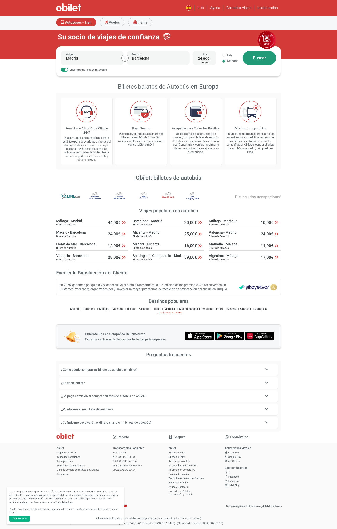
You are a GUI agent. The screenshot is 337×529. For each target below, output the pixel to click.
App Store (233, 452)
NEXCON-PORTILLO (124, 456)
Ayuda (215, 8)
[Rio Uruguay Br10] (192, 199)
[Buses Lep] (168, 199)
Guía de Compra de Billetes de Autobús (78, 469)
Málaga (103, 309)
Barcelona (89, 309)
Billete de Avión (177, 452)
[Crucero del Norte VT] (119, 199)
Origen (70, 54)
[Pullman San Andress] (95, 199)
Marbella (169, 309)
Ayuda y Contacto (178, 486)
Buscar (259, 57)
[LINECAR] (71, 199)
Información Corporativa (182, 469)
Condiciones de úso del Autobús (186, 478)
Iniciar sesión (267, 8)
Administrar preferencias (108, 518)
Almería (231, 309)
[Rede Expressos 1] (143, 199)
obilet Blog (233, 485)
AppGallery (233, 461)
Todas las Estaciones (68, 456)
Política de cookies (179, 474)
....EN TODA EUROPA (169, 312)
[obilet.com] (78, 11)
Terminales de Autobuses (71, 465)
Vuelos (114, 22)
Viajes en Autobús (67, 452)
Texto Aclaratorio (64, 502)
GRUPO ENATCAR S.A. (125, 461)
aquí (54, 509)
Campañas (63, 474)
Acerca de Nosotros (180, 461)
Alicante (144, 309)
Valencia (118, 309)
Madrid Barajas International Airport (201, 309)
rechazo (24, 502)
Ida (205, 54)
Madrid (74, 309)
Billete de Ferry (177, 456)
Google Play (234, 456)
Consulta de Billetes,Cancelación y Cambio (181, 493)
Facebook (233, 476)
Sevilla (156, 309)
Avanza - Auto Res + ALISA (127, 465)
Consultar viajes (238, 8)
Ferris (142, 22)
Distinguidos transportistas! (258, 197)
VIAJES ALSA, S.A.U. (124, 469)
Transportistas (65, 461)
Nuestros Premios (179, 482)
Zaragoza (261, 309)
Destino (136, 54)
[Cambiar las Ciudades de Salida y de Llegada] (125, 58)
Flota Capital (119, 452)
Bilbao (131, 309)
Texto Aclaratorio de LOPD (183, 465)
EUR (201, 8)
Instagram (233, 481)
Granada (245, 309)
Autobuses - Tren (77, 22)
